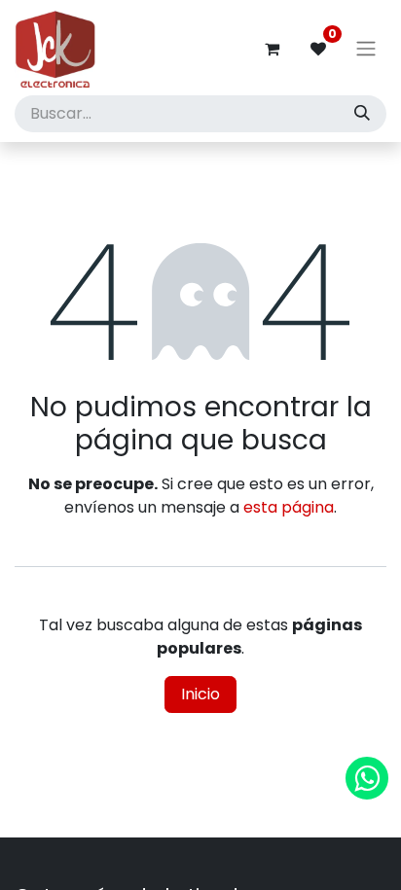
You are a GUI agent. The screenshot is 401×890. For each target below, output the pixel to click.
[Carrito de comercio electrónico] (271, 48)
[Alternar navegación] (366, 49)
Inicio (200, 694)
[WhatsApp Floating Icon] (367, 778)
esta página (288, 507)
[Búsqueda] (362, 113)
